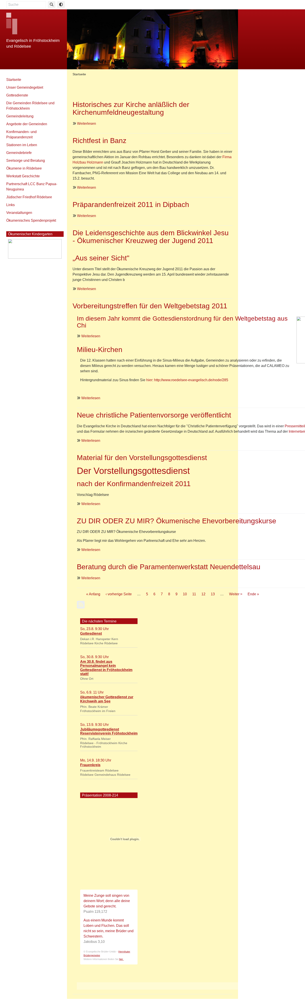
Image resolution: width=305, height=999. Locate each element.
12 (203, 594)
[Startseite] (152, 39)
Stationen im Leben (21, 145)
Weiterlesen (86, 123)
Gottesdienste (17, 95)
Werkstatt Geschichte (23, 176)
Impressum (215, 4)
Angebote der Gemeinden (26, 124)
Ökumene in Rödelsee (24, 168)
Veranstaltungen (19, 213)
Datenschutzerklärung (242, 4)
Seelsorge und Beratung (25, 160)
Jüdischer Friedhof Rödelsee (29, 197)
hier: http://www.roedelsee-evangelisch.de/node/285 (187, 380)
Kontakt (162, 4)
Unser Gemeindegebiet (24, 87)
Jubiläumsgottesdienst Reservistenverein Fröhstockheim (109, 731)
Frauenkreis (90, 765)
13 (213, 594)
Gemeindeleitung (19, 116)
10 (185, 594)
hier (121, 959)
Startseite (13, 80)
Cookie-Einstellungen (188, 4)
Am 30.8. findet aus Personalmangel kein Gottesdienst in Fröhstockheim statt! (106, 668)
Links (10, 205)
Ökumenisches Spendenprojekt (31, 220)
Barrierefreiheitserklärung (281, 4)
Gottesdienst (91, 633)
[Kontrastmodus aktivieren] (61, 4)
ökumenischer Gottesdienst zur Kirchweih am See (106, 699)
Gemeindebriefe (19, 153)
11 (194, 594)
